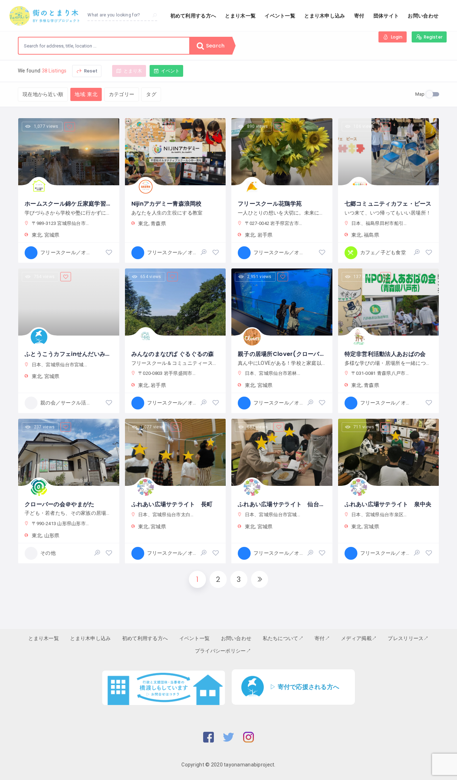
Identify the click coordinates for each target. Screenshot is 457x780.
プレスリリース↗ (408, 638)
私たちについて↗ (283, 638)
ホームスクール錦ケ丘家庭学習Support (78, 204)
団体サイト (386, 15)
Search (215, 45)
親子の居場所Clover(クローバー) (283, 354)
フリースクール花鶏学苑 (270, 204)
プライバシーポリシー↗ (223, 651)
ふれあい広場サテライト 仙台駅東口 (287, 504)
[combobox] (104, 45)
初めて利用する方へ (193, 15)
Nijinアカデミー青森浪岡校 (166, 204)
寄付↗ (322, 638)
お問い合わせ (423, 15)
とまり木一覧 (240, 15)
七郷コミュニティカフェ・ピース (388, 204)
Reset (90, 70)
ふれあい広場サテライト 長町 (172, 504)
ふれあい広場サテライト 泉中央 (388, 504)
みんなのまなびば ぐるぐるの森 (172, 354)
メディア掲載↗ (359, 638)
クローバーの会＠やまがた (59, 504)
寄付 (359, 15)
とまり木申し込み (324, 15)
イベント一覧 (280, 15)
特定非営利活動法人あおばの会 (385, 354)
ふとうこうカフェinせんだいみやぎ (71, 354)
